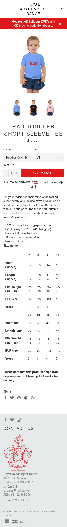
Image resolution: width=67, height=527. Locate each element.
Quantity (8, 164)
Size (36, 149)
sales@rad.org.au (18, 490)
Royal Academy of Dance (33, 9)
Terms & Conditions (16, 500)
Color (7, 149)
